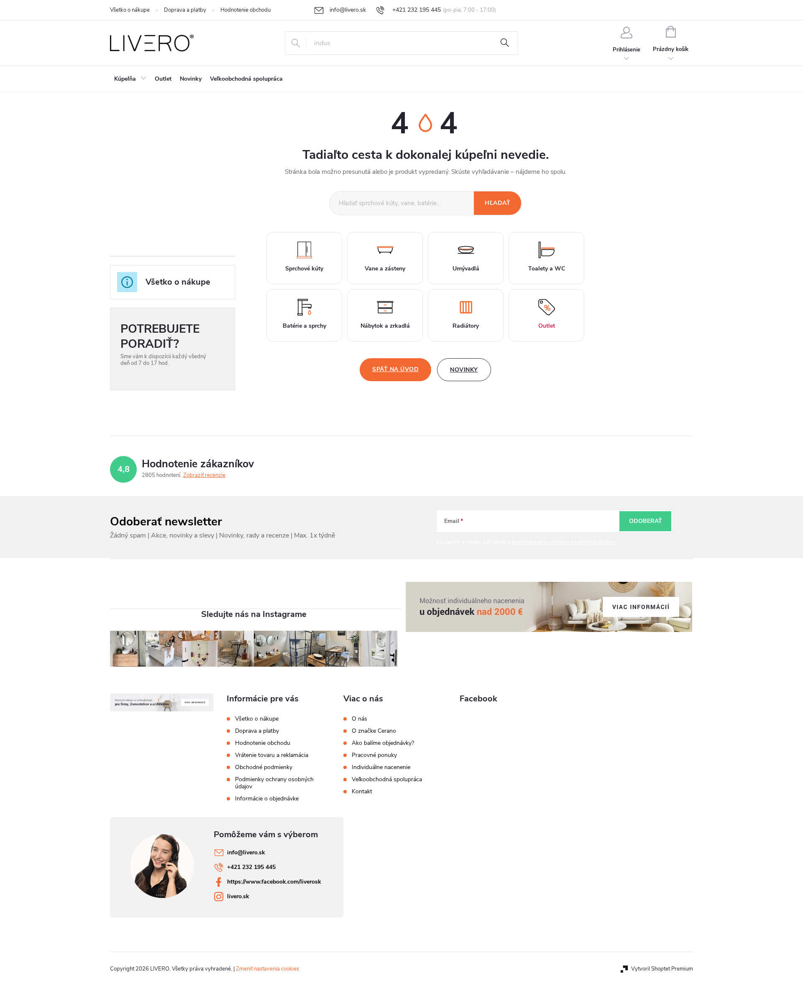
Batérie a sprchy (304, 326)
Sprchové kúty (304, 269)
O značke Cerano (374, 731)
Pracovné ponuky (374, 755)
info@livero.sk (246, 852)
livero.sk (238, 896)
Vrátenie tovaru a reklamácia (271, 755)
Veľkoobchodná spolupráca (387, 779)
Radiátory (466, 326)
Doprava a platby (185, 10)
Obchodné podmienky (263, 767)
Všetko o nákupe (130, 10)
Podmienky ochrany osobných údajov (274, 782)
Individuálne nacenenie (381, 767)
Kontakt (362, 791)
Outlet (546, 326)
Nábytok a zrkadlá (385, 326)
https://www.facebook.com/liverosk (274, 882)
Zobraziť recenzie (204, 475)
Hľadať (505, 43)
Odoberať (645, 521)
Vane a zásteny (385, 269)
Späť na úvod (395, 369)
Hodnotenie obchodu (245, 10)
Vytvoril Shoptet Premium (662, 969)
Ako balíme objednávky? (383, 743)
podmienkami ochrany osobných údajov (563, 542)
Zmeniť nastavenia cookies (267, 969)
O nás (359, 719)
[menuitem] (130, 79)
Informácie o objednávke (267, 799)
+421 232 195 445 (251, 867)
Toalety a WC (546, 269)
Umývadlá (466, 269)
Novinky (464, 370)
